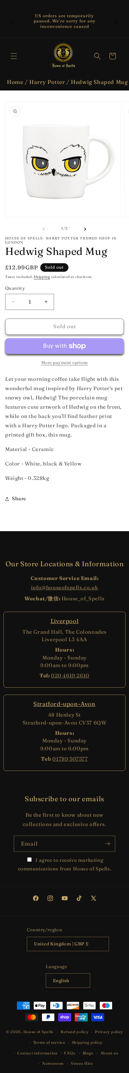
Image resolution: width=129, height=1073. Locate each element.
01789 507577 (70, 758)
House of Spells (38, 1031)
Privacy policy (109, 1031)
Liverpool (64, 620)
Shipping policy (87, 1042)
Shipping (42, 277)
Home (15, 81)
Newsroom (53, 1063)
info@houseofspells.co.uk (64, 587)
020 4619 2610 (70, 675)
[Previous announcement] (12, 21)
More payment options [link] (64, 362)
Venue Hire (82, 1063)
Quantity (15, 288)
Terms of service (49, 1042)
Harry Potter (47, 81)
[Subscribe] (107, 844)
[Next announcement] (116, 21)
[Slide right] (85, 228)
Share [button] (19, 498)
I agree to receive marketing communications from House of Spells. (64, 864)
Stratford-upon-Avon (64, 703)
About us (109, 1053)
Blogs (88, 1053)
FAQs (69, 1053)
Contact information (37, 1053)
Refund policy (74, 1031)
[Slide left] (44, 228)
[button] (13, 56)
